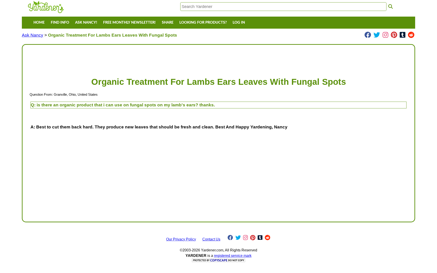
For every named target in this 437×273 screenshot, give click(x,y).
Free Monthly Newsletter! (129, 22)
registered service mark (233, 256)
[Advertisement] (162, 58)
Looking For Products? (203, 22)
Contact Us (211, 239)
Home (39, 22)
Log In (239, 22)
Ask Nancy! (86, 22)
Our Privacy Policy (181, 239)
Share (167, 22)
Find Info (60, 22)
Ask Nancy (32, 35)
